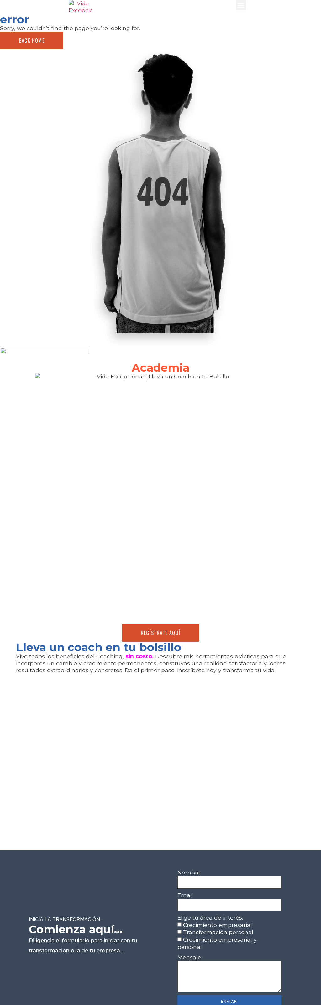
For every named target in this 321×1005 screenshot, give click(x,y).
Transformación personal (218, 932)
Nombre (189, 872)
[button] (241, 5)
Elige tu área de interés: (210, 917)
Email (185, 895)
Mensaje (189, 957)
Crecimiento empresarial (217, 925)
